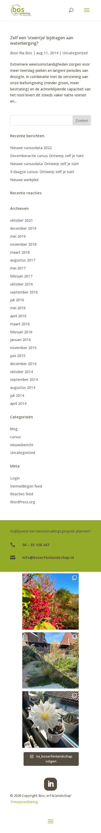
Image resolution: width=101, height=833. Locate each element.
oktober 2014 (21, 371)
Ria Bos (25, 52)
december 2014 (23, 363)
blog (14, 428)
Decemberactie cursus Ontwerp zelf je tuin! (46, 155)
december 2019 (23, 228)
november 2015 (23, 347)
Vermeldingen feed (26, 486)
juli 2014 (17, 395)
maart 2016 (20, 323)
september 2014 (24, 379)
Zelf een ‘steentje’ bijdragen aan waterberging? (41, 40)
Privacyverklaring (24, 801)
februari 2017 (21, 276)
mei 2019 (18, 236)
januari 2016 (20, 339)
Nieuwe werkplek (24, 179)
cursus (15, 436)
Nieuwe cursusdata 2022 (31, 147)
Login (15, 478)
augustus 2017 (22, 260)
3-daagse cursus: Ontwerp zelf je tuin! (42, 171)
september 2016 (24, 292)
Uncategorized (75, 52)
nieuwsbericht (21, 444)
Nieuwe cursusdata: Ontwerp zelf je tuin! (44, 163)
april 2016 (18, 315)
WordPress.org (22, 501)
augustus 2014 (22, 387)
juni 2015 (17, 355)
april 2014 (18, 403)
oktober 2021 (21, 220)
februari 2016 (21, 331)
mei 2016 (18, 307)
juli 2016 (17, 299)
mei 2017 (18, 268)
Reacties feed (21, 493)
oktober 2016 (21, 284)
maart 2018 (20, 252)
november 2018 (23, 244)
